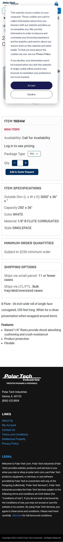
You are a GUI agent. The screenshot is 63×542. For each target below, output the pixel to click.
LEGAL (7, 456)
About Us (7, 420)
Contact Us (8, 430)
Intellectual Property (14, 439)
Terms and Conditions (15, 434)
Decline (31, 94)
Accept (31, 85)
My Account (9, 425)
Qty (6, 163)
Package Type (14, 154)
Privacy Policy (43, 54)
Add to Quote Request (22, 171)
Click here (17, 515)
